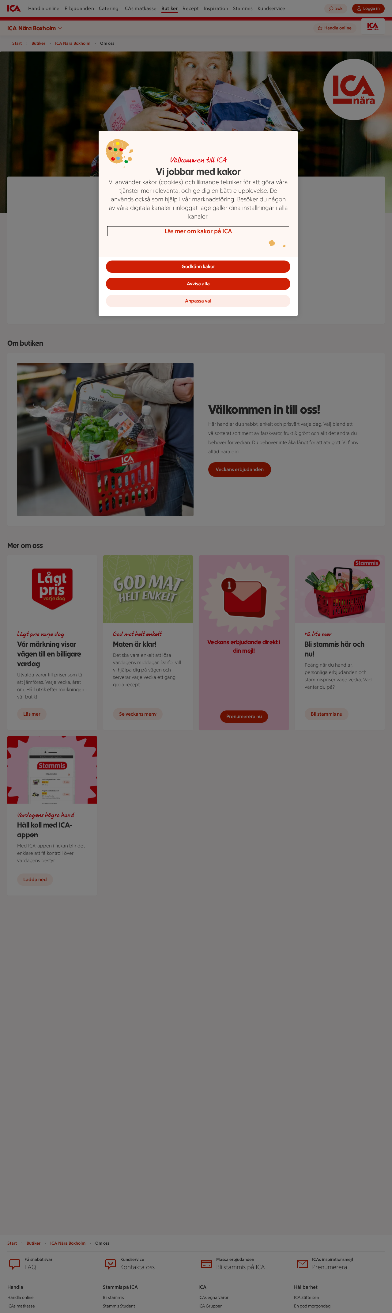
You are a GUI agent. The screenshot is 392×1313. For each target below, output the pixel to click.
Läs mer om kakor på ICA (198, 231)
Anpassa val (198, 301)
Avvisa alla (198, 284)
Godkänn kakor (198, 266)
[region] (198, 223)
